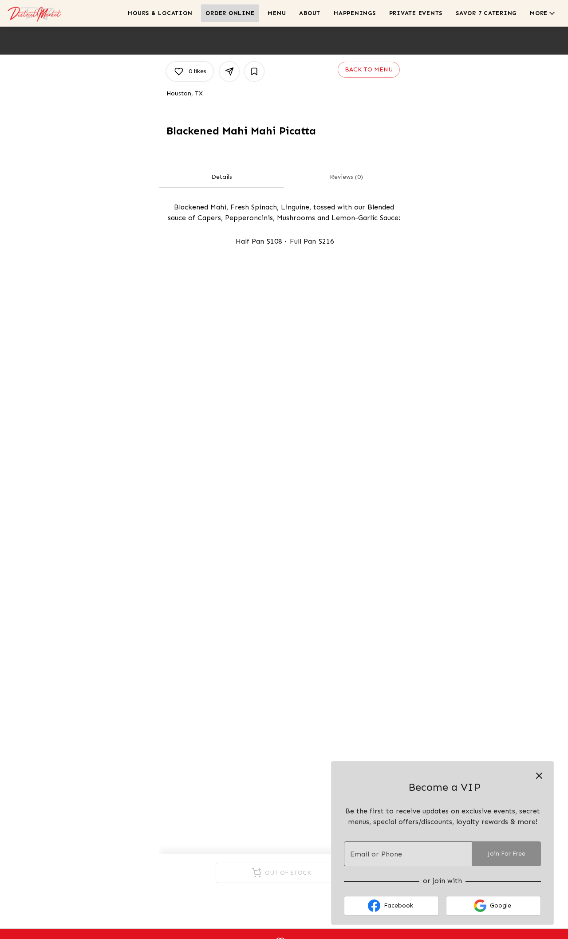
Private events (416, 13)
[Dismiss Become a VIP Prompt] (539, 775)
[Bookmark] (254, 71)
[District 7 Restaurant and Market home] (47, 13)
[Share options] (229, 71)
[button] (543, 13)
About (309, 13)
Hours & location (160, 13)
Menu (277, 13)
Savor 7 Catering (486, 13)
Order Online (229, 13)
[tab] (221, 177)
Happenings (355, 13)
